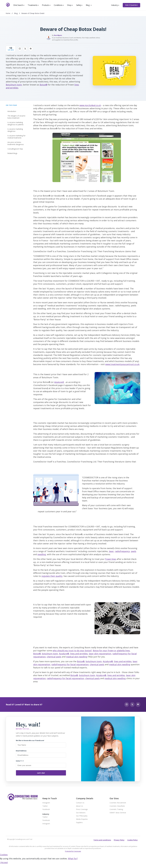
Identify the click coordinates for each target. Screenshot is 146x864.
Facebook (46, 809)
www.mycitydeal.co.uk (90, 105)
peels (133, 551)
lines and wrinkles (79, 653)
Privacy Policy (119, 840)
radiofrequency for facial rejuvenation (70, 664)
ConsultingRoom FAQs (15, 149)
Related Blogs (12, 153)
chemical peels (54, 656)
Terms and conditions (102, 840)
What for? (73, 858)
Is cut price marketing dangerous (15, 130)
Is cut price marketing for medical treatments (16, 137)
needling (41, 554)
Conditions (59, 5)
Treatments (33, 5)
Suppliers (79, 822)
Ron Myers (58, 35)
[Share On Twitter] (25, 48)
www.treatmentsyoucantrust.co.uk (122, 364)
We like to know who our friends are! (30, 740)
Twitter (45, 806)
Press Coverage (82, 809)
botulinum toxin (50, 653)
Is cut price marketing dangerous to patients (15, 123)
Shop (70, 5)
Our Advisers (80, 813)
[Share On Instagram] (20, 48)
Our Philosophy (81, 816)
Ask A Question (131, 5)
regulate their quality (51, 576)
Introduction (12, 111)
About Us (79, 806)
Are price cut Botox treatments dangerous (16, 143)
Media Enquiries (82, 819)
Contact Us (80, 803)
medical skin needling (76, 656)
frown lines (110, 559)
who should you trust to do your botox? (72, 650)
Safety (79, 5)
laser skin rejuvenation (100, 653)
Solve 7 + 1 (20, 761)
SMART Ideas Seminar (118, 813)
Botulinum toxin (14, 84)
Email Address (21, 751)
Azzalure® (59, 382)
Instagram (46, 803)
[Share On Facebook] (31, 48)
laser (111, 551)
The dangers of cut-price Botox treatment (16, 117)
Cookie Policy (132, 840)
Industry (115, 5)
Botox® (43, 84)
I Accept (4, 862)
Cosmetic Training (116, 809)
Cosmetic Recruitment (118, 803)
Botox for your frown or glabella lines (111, 650)
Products (46, 5)
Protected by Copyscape (73, 851)
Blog (89, 5)
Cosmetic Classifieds (117, 806)
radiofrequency (122, 551)
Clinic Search (19, 5)
